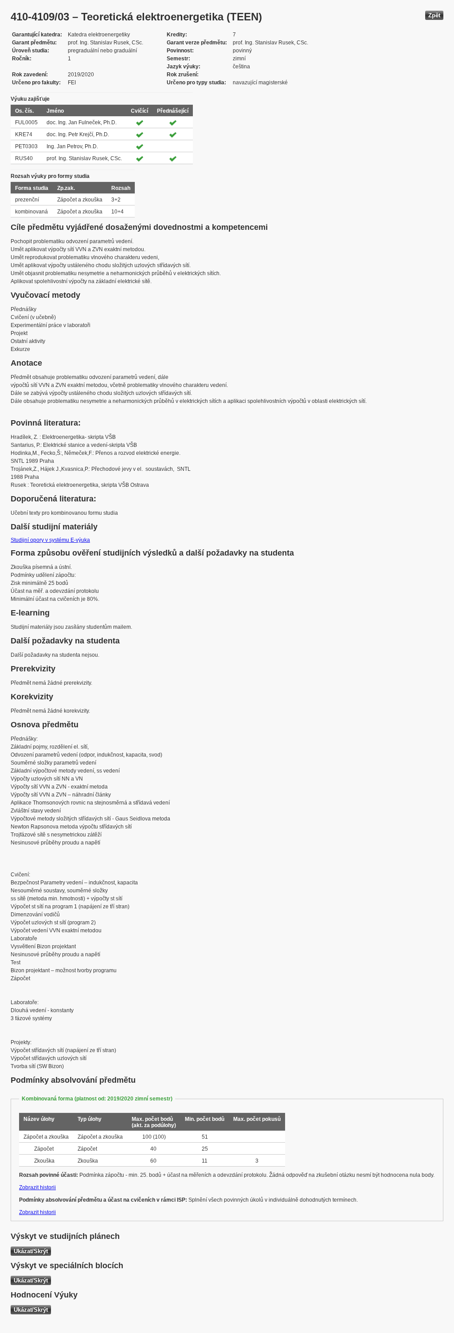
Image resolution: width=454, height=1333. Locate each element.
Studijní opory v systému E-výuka (50, 540)
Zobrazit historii (37, 1187)
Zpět (434, 15)
